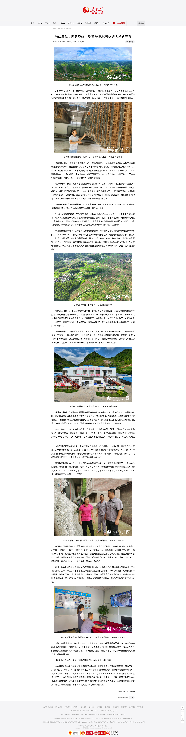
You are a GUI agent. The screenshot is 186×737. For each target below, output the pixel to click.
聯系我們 (140, 707)
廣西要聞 (68, 29)
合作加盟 (91, 707)
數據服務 (108, 707)
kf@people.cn (75, 714)
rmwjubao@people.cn (119, 714)
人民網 (54, 29)
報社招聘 (67, 707)
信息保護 (132, 707)
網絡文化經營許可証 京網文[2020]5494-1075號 (79, 722)
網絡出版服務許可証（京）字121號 (104, 722)
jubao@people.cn (112, 711)
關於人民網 (59, 707)
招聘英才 (75, 707)
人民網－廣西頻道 (77, 42)
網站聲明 (116, 707)
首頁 (32, 23)
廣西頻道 (60, 29)
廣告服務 (83, 707)
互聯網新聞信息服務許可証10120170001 (65, 718)
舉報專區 (88, 23)
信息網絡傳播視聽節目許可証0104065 (52, 722)
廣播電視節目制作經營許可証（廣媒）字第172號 (118, 718)
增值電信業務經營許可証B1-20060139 (90, 718)
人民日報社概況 (48, 707)
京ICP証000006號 (121, 722)
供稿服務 (99, 707)
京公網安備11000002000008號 (136, 722)
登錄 (142, 23)
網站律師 (124, 707)
